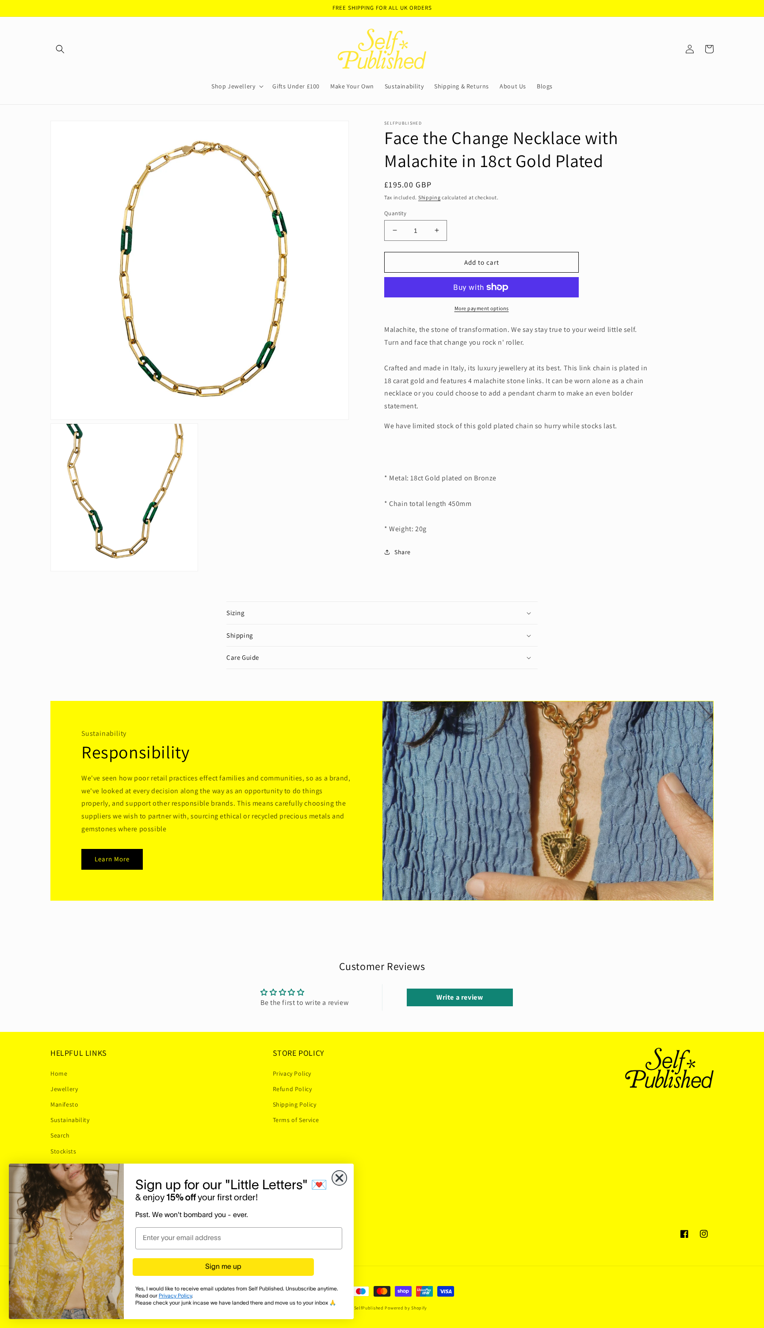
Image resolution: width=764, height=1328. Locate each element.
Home (58, 1073)
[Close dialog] (339, 1178)
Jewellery (64, 1089)
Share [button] (402, 552)
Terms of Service (296, 1120)
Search (60, 1135)
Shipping (429, 197)
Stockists (63, 1151)
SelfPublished (369, 1308)
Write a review (459, 997)
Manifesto (64, 1104)
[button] (60, 49)
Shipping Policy (295, 1104)
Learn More (112, 859)
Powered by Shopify (406, 1308)
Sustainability (69, 1120)
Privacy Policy (292, 1073)
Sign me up (223, 1267)
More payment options (482, 308)
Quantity (395, 213)
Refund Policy (292, 1089)
